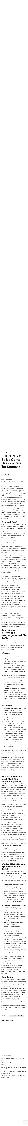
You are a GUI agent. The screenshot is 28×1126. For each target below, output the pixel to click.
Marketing (4, 452)
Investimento (13, 1015)
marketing (4, 624)
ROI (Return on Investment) (14, 494)
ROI (21, 503)
